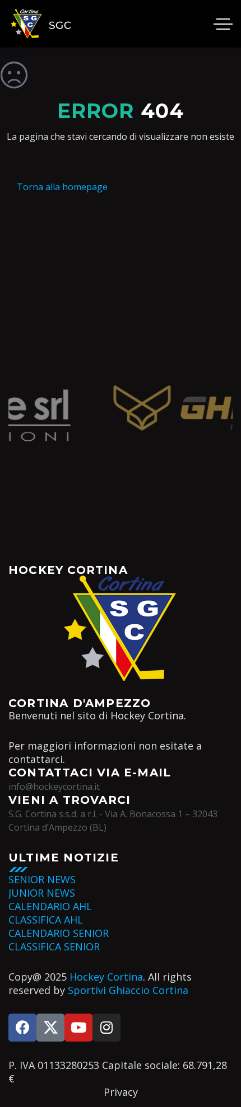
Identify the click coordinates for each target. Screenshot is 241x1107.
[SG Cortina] (48, 23)
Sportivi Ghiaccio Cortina (128, 990)
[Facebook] (22, 1028)
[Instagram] (106, 1028)
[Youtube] (78, 1028)
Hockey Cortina (106, 976)
